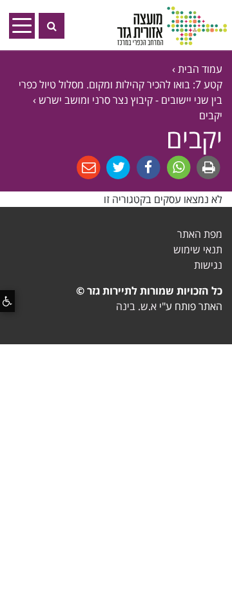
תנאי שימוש (197, 249)
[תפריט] (26, 25)
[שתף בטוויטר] (117, 167)
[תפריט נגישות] (7, 301)
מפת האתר (199, 234)
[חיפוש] (51, 26)
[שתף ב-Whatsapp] (177, 167)
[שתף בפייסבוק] (147, 167)
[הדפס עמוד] (207, 167)
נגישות (208, 265)
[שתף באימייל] (88, 167)
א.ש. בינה (136, 306)
